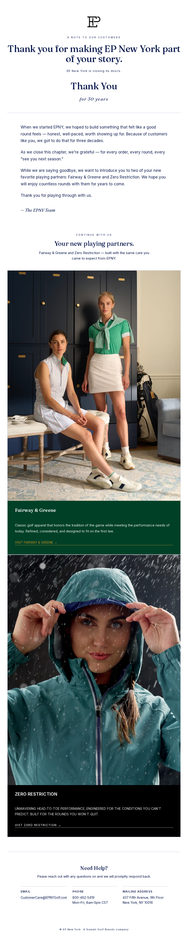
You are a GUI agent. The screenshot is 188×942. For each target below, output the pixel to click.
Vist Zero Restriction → (38, 825)
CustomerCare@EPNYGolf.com (44, 897)
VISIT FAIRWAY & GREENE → (36, 542)
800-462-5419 (83, 897)
